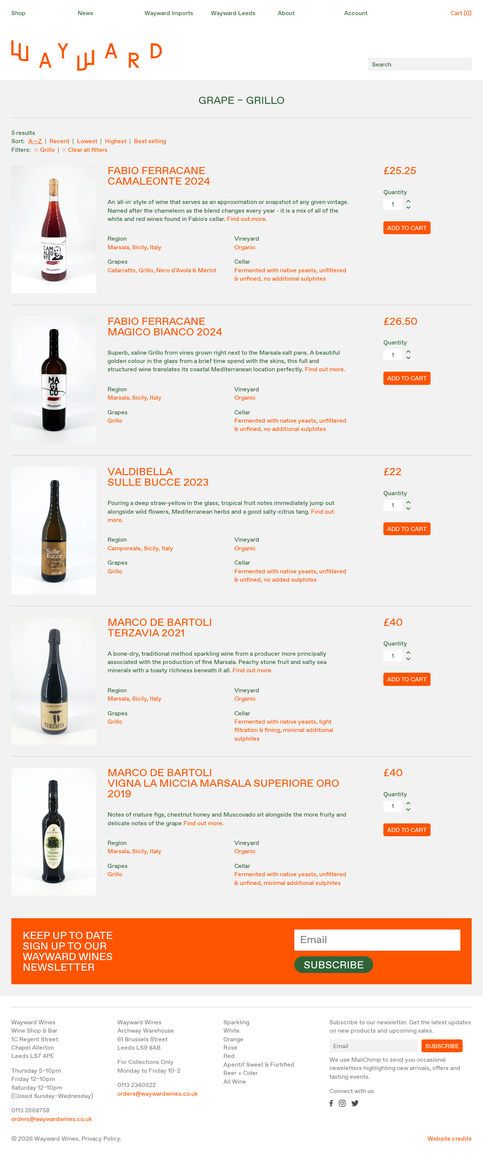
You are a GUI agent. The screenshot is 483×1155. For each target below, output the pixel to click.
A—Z (35, 141)
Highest (115, 141)
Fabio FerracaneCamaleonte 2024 (159, 176)
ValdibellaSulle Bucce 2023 (158, 477)
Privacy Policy (101, 1139)
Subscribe (334, 965)
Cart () (461, 13)
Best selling (150, 141)
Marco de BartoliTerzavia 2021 (160, 628)
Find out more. (247, 219)
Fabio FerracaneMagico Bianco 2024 (165, 327)
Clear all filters (88, 150)
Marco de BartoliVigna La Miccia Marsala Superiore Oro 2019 (223, 783)
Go (464, 64)
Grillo (47, 150)
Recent (59, 141)
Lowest (87, 141)
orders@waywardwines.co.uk (51, 1119)
